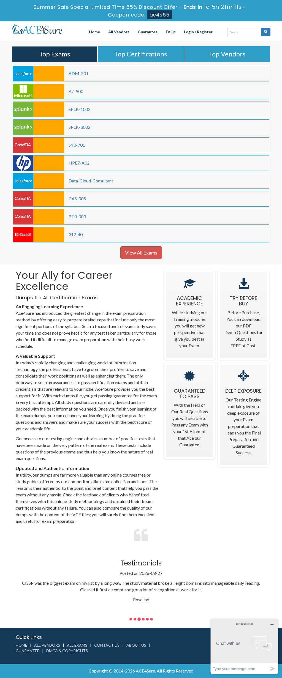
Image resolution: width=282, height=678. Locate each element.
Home (94, 31)
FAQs (171, 31)
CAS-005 (77, 198)
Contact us (107, 645)
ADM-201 (78, 73)
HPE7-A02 (79, 162)
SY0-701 (77, 144)
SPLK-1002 (79, 109)
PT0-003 (77, 216)
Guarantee (148, 31)
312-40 (76, 234)
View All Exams (141, 253)
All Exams (77, 645)
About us (136, 645)
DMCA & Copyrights (67, 650)
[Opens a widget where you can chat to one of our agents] (244, 646)
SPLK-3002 (79, 127)
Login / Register (198, 31)
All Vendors (118, 31)
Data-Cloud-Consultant (91, 180)
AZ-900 (76, 91)
